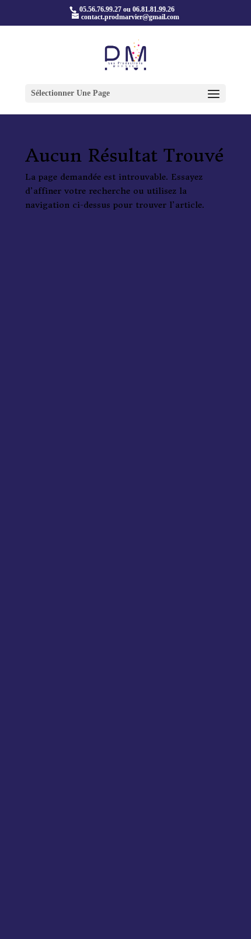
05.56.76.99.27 (99, 9)
